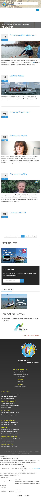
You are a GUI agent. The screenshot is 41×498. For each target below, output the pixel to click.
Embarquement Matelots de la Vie (22, 35)
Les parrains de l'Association (21, 24)
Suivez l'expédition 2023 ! (19, 112)
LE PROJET (10, 24)
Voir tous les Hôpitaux (32, 335)
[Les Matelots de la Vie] (10, 4)
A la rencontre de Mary (18, 174)
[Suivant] (30, 236)
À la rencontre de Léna (18, 136)
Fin (34, 236)
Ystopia (32, 62)
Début (7, 236)
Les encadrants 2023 (18, 212)
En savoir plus (36, 468)
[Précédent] (12, 236)
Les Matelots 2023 (17, 76)
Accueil (3, 24)
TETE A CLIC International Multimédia (22, 451)
